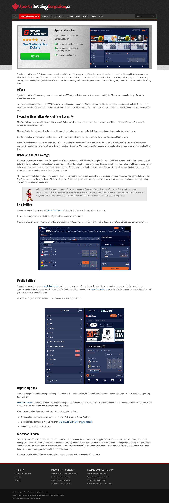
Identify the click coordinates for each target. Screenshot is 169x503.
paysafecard (86, 422)
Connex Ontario (59, 495)
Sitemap (17, 480)
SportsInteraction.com (100, 289)
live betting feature (55, 210)
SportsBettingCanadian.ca (32, 498)
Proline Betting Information (96, 474)
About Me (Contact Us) (23, 474)
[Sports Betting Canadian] (41, 10)
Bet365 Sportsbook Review (60, 477)
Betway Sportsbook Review (61, 480)
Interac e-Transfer (24, 402)
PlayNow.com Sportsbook (96, 480)
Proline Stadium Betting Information (99, 483)
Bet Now (35, 56)
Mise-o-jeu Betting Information (98, 477)
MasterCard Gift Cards (68, 422)
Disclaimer (18, 477)
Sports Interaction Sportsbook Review (64, 474)
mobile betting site (50, 286)
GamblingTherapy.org (46, 495)
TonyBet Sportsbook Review (61, 483)
